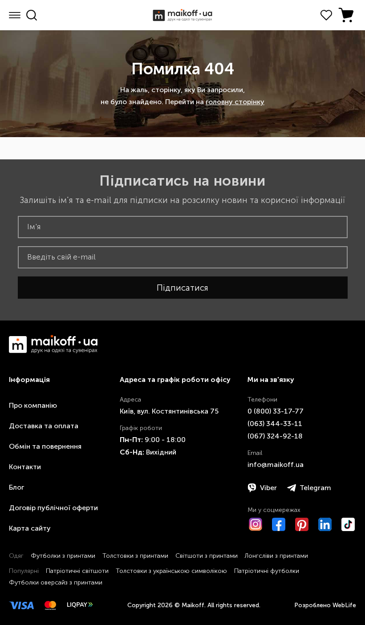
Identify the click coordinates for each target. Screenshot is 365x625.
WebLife (344, 605)
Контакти (25, 467)
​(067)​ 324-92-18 (275, 436)
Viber (268, 487)
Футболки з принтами (63, 556)
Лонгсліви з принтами (276, 556)
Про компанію (33, 405)
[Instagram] (255, 524)
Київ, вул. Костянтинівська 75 (169, 411)
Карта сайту (30, 528)
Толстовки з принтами (135, 556)
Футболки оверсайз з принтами (55, 582)
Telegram (315, 487)
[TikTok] (348, 524)
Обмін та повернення (45, 446)
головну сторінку (235, 101)
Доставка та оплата (43, 426)
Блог (16, 487)
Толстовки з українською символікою (171, 571)
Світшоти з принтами (206, 556)
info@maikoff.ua (275, 464)
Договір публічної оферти (53, 507)
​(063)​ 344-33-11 (274, 423)
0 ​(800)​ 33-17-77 (275, 411)
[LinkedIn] (325, 524)
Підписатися (182, 288)
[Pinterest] (302, 524)
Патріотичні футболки (266, 571)
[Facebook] (279, 524)
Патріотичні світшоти (77, 571)
